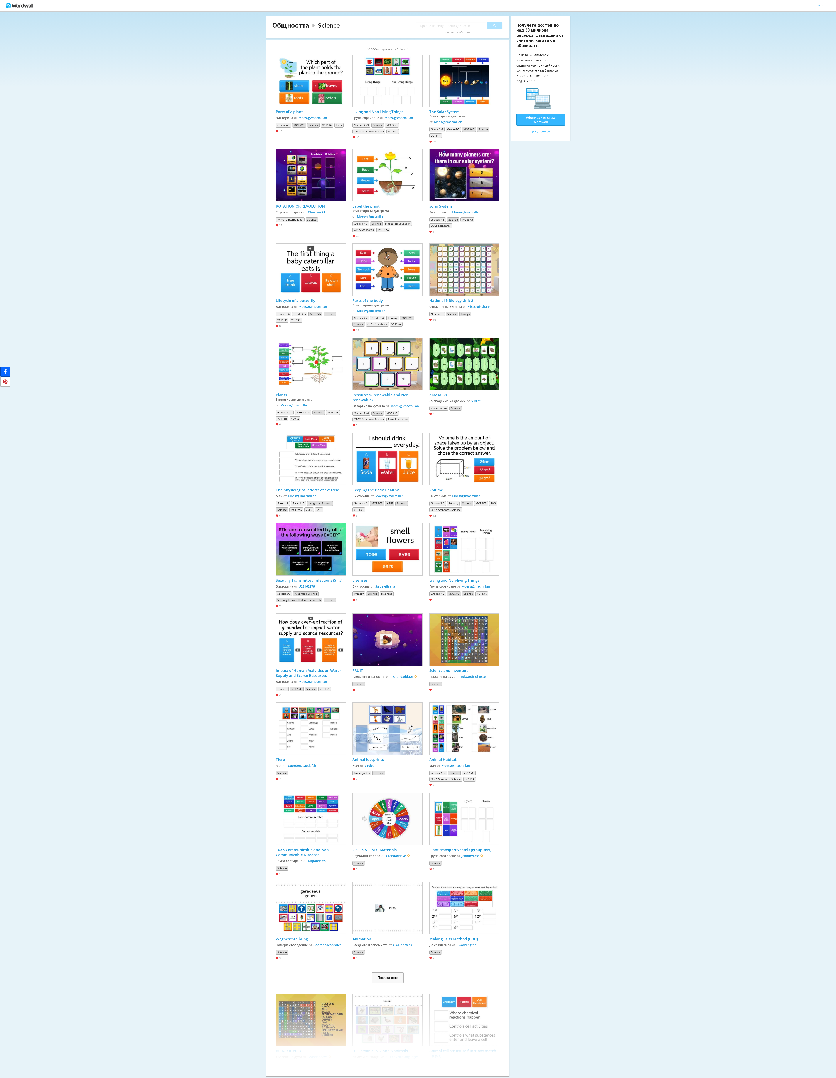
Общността (290, 25)
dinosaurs (438, 394)
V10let (476, 401)
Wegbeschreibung (292, 938)
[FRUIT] (387, 639)
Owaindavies (402, 945)
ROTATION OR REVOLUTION (300, 206)
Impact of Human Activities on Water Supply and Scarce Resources (309, 673)
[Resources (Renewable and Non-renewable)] (387, 364)
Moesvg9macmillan (371, 216)
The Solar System (444, 111)
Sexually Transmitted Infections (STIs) (309, 580)
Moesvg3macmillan (399, 118)
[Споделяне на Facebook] (5, 372)
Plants (281, 394)
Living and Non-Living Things (377, 111)
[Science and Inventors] (464, 639)
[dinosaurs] (464, 364)
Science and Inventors (448, 670)
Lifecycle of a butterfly (295, 300)
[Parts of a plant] (311, 81)
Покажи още (388, 977)
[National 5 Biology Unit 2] (464, 269)
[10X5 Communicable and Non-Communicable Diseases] (311, 819)
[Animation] (387, 908)
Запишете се (541, 132)
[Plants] (311, 364)
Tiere (280, 759)
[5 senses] (387, 549)
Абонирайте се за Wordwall (540, 119)
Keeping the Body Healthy (375, 489)
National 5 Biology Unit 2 (451, 300)
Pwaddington (467, 945)
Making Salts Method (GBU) (453, 938)
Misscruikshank (478, 307)
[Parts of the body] (387, 269)
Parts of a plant (289, 111)
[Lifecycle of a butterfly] (311, 269)
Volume (436, 489)
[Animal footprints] (387, 728)
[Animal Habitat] (464, 728)
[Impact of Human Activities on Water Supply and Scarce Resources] (311, 639)
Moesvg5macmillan (466, 212)
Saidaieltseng (385, 586)
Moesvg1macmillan (302, 496)
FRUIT (357, 670)
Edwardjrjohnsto (473, 677)
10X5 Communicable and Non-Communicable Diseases (303, 852)
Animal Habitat (443, 759)
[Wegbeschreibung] (311, 908)
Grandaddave (403, 677)
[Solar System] (464, 175)
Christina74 (316, 212)
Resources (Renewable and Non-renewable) (381, 397)
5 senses (359, 580)
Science (329, 25)
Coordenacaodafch (302, 765)
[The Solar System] (464, 81)
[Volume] (464, 459)
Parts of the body (367, 300)
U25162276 (307, 586)
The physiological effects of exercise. (308, 489)
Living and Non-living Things (454, 580)
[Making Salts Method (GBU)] (464, 908)
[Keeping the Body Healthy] (387, 459)
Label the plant (366, 206)
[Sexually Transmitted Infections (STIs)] (311, 549)
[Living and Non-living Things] (464, 549)
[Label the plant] (387, 175)
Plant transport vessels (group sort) (460, 849)
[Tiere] (311, 728)
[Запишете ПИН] (5, 382)
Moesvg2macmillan (313, 118)
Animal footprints (368, 759)
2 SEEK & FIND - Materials (374, 849)
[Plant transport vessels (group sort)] (464, 819)
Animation (361, 938)
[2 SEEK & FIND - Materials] (387, 819)
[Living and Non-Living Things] (387, 81)
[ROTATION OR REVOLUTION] (311, 175)
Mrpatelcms (317, 861)
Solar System (441, 206)
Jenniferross (470, 856)
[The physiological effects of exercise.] (311, 459)
